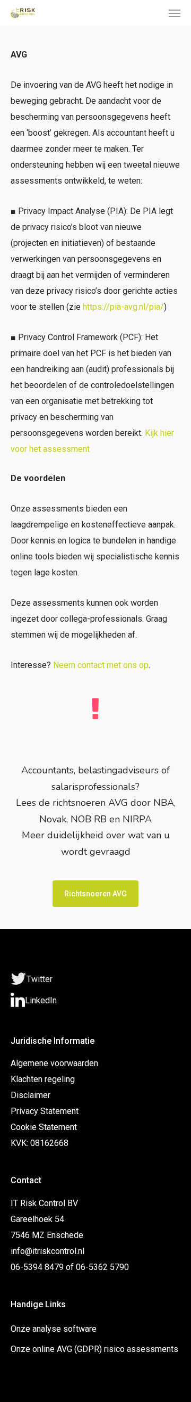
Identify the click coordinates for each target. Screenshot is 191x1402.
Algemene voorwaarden (54, 1063)
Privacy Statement (45, 1111)
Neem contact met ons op (101, 665)
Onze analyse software (54, 1329)
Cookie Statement (44, 1127)
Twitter (40, 979)
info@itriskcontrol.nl (47, 1251)
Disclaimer (30, 1095)
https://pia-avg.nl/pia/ (123, 307)
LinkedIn (41, 1000)
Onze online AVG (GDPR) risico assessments (94, 1349)
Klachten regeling (43, 1079)
